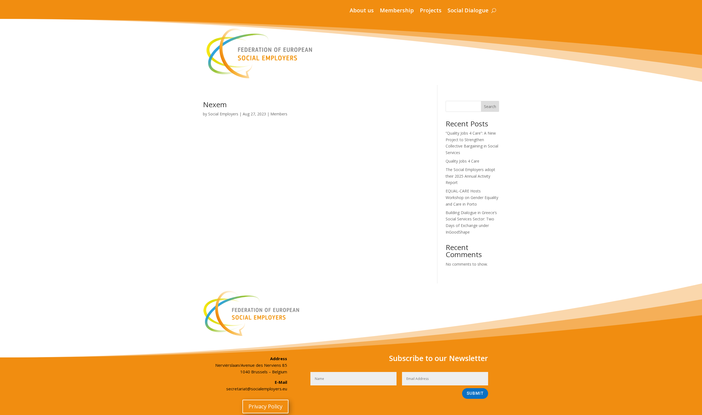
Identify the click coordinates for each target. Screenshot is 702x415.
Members (278, 113)
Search (490, 106)
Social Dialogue (468, 11)
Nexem (215, 104)
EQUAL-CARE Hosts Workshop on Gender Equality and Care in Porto (472, 197)
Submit (475, 393)
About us (362, 11)
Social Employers (223, 113)
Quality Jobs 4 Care (462, 161)
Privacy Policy (265, 406)
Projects (430, 11)
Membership (397, 11)
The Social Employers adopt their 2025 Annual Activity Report (470, 176)
